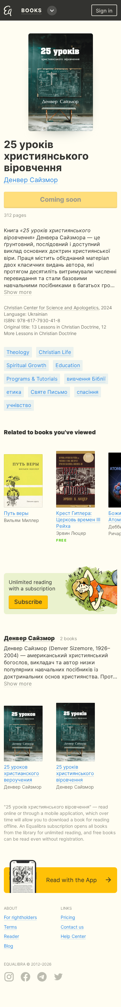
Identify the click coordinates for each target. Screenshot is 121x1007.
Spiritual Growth (26, 365)
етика (13, 392)
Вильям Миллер (21, 520)
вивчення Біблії (86, 378)
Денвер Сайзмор (31, 180)
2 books (40, 638)
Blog (8, 946)
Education (67, 365)
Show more (18, 292)
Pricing (68, 917)
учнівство (18, 405)
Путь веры (16, 513)
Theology (17, 352)
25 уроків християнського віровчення (75, 773)
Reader (11, 936)
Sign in (104, 10)
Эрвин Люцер (71, 533)
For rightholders (20, 917)
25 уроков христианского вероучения (21, 773)
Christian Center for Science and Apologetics (51, 307)
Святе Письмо (49, 392)
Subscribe (28, 601)
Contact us (72, 927)
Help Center (73, 936)
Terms (10, 927)
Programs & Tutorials (31, 378)
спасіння (87, 392)
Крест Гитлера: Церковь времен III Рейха (78, 519)
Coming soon (60, 199)
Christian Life (55, 352)
